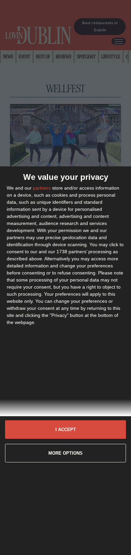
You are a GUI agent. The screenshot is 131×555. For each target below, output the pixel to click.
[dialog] (65, 360)
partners (42, 188)
